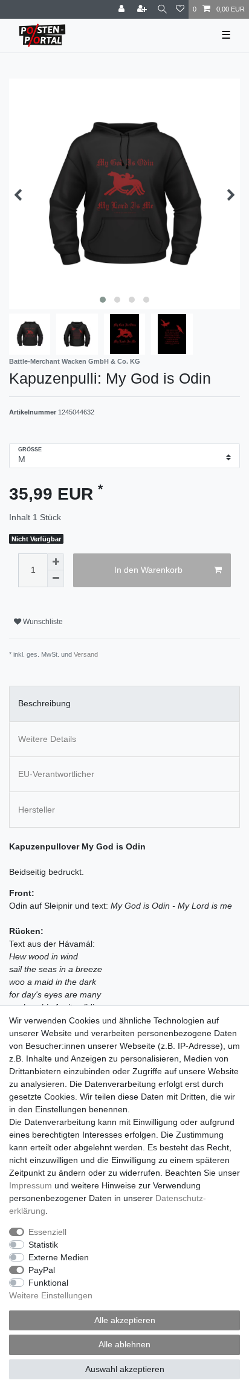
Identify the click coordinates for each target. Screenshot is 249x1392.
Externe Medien (58, 1257)
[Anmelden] (122, 9)
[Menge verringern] (55, 578)
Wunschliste (42, 621)
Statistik (43, 1244)
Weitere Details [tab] (47, 739)
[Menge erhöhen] (55, 561)
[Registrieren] (143, 9)
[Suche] (162, 9)
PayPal (41, 1270)
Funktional (48, 1282)
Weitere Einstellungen (50, 1295)
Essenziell (47, 1232)
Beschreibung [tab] (44, 703)
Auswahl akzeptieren (124, 1369)
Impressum (30, 1185)
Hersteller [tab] (36, 809)
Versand (86, 654)
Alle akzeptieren (124, 1320)
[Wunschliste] (180, 9)
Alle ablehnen (124, 1344)
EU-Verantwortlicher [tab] (56, 774)
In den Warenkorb (148, 570)
